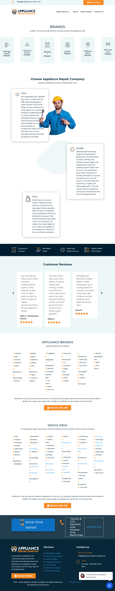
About (75, 12)
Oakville (66, 472)
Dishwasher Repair (53, 568)
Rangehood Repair (53, 562)
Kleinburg (49, 470)
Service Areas (86, 12)
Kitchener (49, 464)
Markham (51, 473)
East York (35, 467)
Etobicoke (33, 473)
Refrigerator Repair (53, 553)
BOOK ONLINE (59, 407)
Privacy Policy (75, 582)
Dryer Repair (50, 565)
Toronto (99, 436)
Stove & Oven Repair (53, 556)
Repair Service (62, 12)
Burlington (33, 449)
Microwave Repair (52, 571)
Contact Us (99, 12)
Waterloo (99, 446)
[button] (13, 293)
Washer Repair (51, 559)
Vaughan (99, 443)
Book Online (95, 2)
